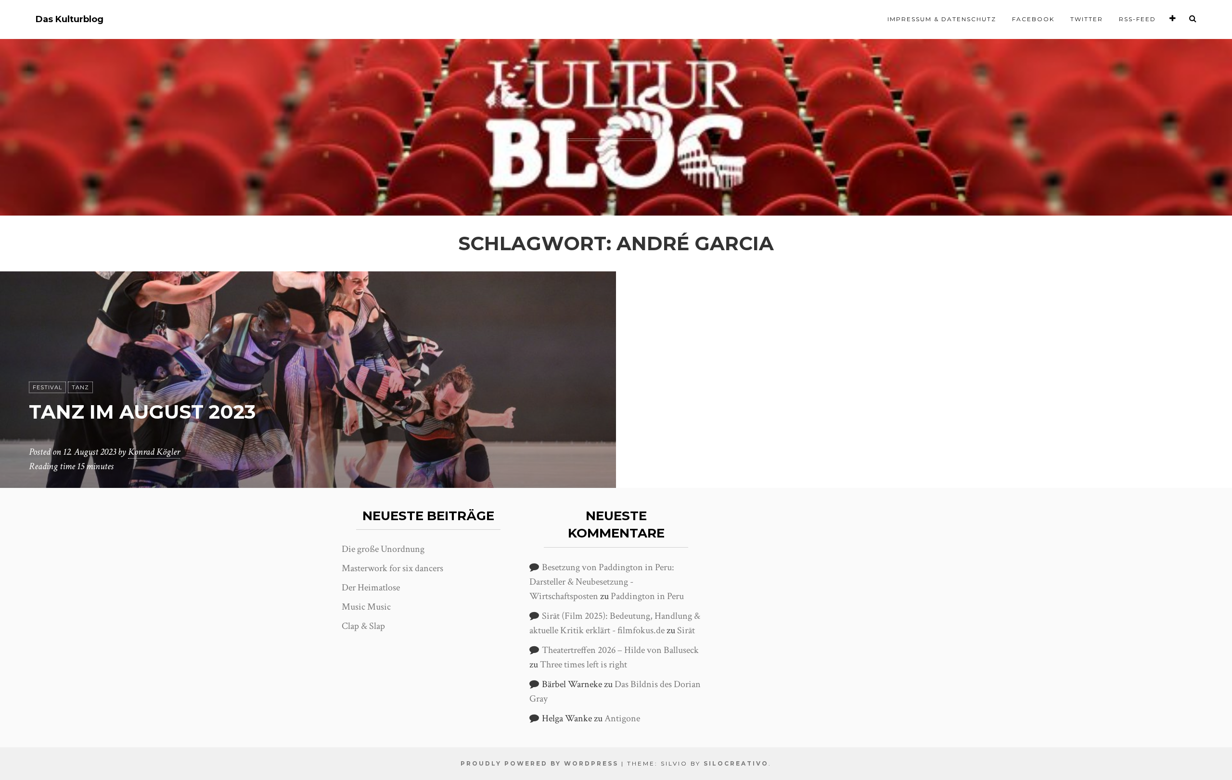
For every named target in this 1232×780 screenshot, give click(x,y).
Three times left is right (583, 664)
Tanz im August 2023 (142, 411)
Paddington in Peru (647, 596)
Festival (47, 387)
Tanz (80, 387)
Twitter (1086, 19)
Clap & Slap (363, 626)
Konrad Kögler (154, 452)
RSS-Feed (1137, 19)
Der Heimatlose (371, 587)
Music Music (366, 607)
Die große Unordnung (383, 549)
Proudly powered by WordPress (539, 763)
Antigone (622, 718)
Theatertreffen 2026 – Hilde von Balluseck (620, 650)
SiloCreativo (736, 763)
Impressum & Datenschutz (941, 19)
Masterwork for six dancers (392, 568)
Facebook (1033, 19)
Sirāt (686, 630)
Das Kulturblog (69, 19)
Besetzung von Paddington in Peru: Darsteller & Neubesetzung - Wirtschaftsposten (601, 581)
